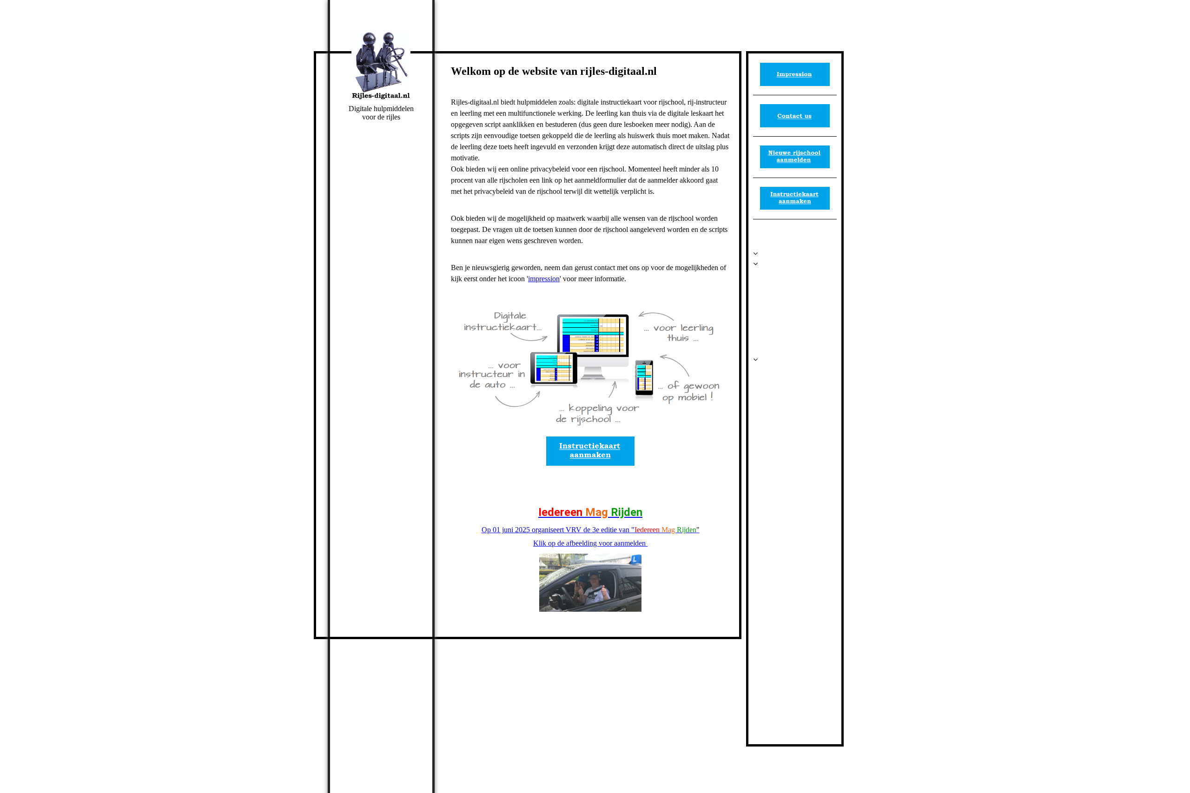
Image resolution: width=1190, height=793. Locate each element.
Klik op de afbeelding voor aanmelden (590, 543)
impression (544, 279)
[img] (381, 65)
